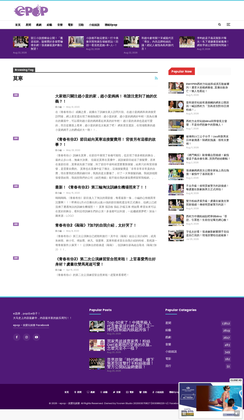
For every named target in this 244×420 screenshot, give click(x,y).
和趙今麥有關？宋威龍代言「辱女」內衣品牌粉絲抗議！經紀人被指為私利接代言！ (157, 43)
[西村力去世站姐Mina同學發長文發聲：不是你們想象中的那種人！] (176, 125)
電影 (70, 25)
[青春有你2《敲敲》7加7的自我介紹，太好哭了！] (32, 235)
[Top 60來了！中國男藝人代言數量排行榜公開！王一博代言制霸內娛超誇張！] (97, 326)
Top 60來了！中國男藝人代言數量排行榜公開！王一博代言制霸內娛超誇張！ (130, 326)
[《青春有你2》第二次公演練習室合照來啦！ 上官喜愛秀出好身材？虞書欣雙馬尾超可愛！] (32, 268)
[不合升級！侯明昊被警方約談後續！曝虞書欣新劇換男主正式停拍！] (176, 189)
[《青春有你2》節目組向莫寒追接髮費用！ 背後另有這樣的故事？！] (32, 149)
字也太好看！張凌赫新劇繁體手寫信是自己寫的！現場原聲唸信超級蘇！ (207, 233)
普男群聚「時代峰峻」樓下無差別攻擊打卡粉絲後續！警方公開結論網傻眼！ (130, 363)
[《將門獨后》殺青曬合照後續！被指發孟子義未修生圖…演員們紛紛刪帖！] (176, 159)
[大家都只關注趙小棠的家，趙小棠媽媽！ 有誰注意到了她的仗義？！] (32, 105)
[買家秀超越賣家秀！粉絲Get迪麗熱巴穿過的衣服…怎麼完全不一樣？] (97, 345)
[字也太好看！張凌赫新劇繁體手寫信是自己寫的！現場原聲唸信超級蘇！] (176, 235)
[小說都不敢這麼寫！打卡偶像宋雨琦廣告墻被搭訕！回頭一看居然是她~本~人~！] (76, 42)
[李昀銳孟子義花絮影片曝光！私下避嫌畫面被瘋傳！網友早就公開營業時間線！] (187, 42)
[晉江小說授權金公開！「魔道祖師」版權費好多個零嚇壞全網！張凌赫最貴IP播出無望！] (20, 42)
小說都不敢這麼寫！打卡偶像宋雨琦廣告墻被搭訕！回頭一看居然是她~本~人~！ (102, 41)
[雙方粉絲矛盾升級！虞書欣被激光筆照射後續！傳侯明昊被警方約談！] (176, 205)
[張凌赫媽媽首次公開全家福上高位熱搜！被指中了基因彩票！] (176, 174)
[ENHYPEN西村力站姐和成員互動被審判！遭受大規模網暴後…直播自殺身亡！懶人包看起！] (176, 88)
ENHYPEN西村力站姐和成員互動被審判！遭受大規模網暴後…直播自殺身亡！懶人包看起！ (207, 87)
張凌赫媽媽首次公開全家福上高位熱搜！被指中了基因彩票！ (207, 172)
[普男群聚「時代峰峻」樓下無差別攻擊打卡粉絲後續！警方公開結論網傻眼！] (97, 363)
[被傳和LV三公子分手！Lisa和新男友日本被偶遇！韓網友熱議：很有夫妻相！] (176, 140)
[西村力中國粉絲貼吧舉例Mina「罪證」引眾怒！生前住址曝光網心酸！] (176, 220)
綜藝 (49, 25)
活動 (81, 25)
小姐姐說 (94, 25)
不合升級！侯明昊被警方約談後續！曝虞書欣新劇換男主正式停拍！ (207, 187)
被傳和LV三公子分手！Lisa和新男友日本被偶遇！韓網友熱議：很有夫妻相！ (207, 140)
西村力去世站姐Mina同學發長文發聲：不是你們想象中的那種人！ (206, 122)
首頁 (18, 25)
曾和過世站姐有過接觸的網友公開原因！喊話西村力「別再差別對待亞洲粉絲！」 (207, 106)
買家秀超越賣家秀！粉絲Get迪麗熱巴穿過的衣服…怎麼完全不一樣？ (129, 344)
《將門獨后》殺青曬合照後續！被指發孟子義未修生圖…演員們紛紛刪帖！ (208, 156)
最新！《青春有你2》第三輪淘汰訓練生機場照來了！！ (101, 187)
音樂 (60, 25)
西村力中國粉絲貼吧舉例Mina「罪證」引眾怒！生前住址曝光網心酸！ (207, 218)
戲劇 (39, 25)
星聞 (28, 25)
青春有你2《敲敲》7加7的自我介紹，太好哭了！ (96, 225)
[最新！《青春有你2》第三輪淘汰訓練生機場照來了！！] (32, 196)
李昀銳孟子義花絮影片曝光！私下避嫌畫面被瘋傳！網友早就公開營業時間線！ (213, 41)
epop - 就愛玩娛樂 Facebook (31, 325)
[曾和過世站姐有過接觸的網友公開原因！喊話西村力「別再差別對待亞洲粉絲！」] (176, 106)
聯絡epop (111, 25)
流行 (168, 365)
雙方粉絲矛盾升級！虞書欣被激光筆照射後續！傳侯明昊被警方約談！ (207, 202)
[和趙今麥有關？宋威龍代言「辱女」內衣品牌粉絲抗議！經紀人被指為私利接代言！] (131, 42)
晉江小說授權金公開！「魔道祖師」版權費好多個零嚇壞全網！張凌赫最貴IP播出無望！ (47, 43)
